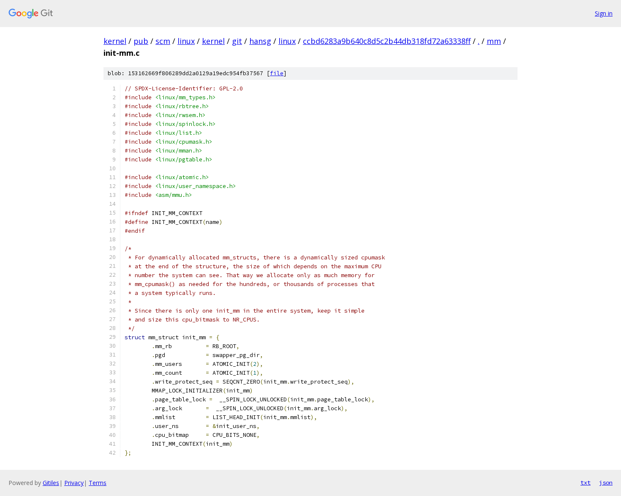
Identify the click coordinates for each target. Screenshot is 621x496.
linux (186, 41)
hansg (260, 41)
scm (162, 41)
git (237, 41)
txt (585, 482)
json (606, 482)
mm (494, 41)
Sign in (604, 13)
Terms (97, 483)
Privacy (74, 483)
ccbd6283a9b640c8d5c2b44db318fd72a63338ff (387, 41)
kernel (115, 41)
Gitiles (51, 483)
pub (140, 41)
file (276, 73)
